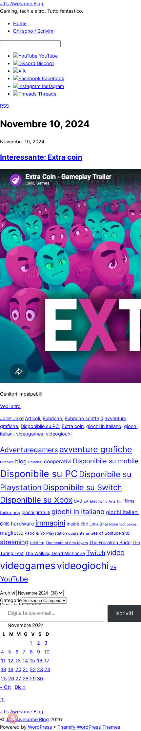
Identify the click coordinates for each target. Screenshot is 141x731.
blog (21, 461)
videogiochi (58, 434)
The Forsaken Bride (110, 542)
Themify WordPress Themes (88, 727)
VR (113, 567)
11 (3, 661)
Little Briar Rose (104, 524)
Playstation (56, 533)
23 (40, 669)
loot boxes (128, 524)
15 (32, 661)
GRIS (5, 523)
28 (26, 679)
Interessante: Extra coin (41, 157)
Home (20, 24)
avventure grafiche (95, 449)
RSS (4, 106)
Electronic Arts (103, 501)
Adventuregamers (29, 450)
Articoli (32, 418)
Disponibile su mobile (106, 461)
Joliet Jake (12, 418)
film (120, 501)
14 (25, 661)
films (129, 501)
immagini (50, 523)
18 (3, 669)
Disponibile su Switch (82, 487)
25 (4, 679)
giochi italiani (122, 512)
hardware (22, 524)
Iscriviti (124, 613)
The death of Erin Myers (67, 543)
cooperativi (57, 461)
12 (10, 661)
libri (84, 523)
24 (47, 669)
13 (18, 661)
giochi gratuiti (36, 512)
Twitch (95, 552)
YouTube (14, 579)
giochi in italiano (103, 426)
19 (10, 669)
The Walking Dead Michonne (55, 553)
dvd (78, 501)
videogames (29, 434)
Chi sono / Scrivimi (33, 31)
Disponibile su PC (40, 426)
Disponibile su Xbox (36, 500)
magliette (11, 532)
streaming (14, 541)
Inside (73, 523)
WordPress (40, 727)
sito (126, 533)
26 (11, 679)
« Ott (5, 687)
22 (33, 669)
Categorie (11, 600)
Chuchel (35, 462)
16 (39, 661)
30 (40, 679)
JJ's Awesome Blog (27, 719)
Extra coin (73, 426)
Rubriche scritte (82, 418)
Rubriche (52, 418)
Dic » (20, 687)
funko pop (10, 512)
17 (46, 661)
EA (86, 501)
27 (18, 679)
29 (33, 679)
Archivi (7, 593)
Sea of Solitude (106, 533)
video (116, 552)
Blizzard (7, 462)
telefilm (37, 542)
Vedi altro (10, 406)
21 (25, 669)
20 (18, 669)
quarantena (78, 533)
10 (47, 652)
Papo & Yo (35, 533)
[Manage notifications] (13, 718)
